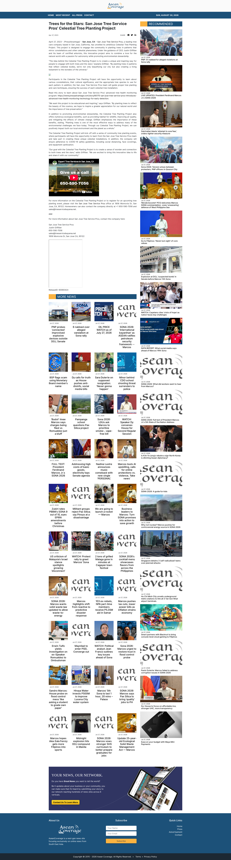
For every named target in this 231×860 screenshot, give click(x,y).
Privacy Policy (150, 856)
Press (179, 829)
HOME (51, 15)
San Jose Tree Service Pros (110, 42)
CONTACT (89, 15)
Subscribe (121, 841)
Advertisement (175, 832)
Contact (178, 835)
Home (179, 826)
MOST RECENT (63, 15)
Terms (138, 856)
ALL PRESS (77, 15)
